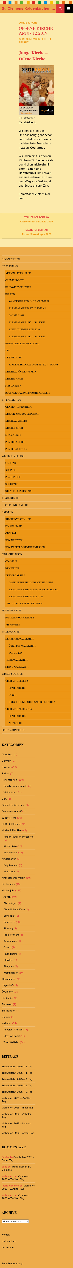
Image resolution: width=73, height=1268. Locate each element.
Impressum (8, 1247)
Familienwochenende (20, 617)
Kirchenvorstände (18, 519)
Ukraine (6, 1017)
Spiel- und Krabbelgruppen (24, 603)
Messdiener (13, 385)
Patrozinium (10, 953)
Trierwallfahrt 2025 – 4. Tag (17, 1072)
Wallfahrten (11, 631)
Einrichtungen (12, 554)
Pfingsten (9, 966)
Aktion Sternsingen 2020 (36, 232)
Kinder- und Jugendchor (21, 413)
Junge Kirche (28, 22)
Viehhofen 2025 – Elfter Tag (17, 1107)
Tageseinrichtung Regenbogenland (33, 589)
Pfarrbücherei (15, 441)
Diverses (7, 767)
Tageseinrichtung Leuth (26, 596)
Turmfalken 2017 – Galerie (27, 322)
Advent (7, 896)
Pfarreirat (7, 1004)
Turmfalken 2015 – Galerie (27, 336)
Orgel (13, 694)
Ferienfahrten (12, 610)
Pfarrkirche (17, 687)
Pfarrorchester (16, 448)
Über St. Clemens (17, 680)
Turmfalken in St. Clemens (27, 308)
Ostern (7, 947)
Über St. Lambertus (18, 709)
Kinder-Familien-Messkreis (18, 836)
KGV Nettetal (14, 540)
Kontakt (6, 1234)
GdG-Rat (10, 533)
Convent (11, 561)
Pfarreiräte (13, 526)
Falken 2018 (16, 315)
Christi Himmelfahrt (14, 909)
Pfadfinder (13, 477)
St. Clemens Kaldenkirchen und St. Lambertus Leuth (29, 8)
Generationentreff (18, 406)
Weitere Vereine (13, 456)
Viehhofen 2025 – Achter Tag (18, 1132)
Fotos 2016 (16, 652)
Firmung (8, 928)
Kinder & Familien (12, 830)
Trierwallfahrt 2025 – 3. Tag (17, 1079)
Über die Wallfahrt (22, 645)
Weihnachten (11, 972)
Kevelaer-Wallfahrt (19, 638)
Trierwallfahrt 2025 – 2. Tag (17, 1085)
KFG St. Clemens (11, 824)
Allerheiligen (10, 903)
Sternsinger (8, 1010)
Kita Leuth (9, 871)
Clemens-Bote (14, 280)
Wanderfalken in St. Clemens (29, 301)
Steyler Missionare (18, 491)
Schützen (11, 484)
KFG (7, 350)
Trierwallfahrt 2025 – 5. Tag (17, 1066)
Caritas (10, 463)
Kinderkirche (11, 852)
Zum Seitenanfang (12, 1263)
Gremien (7, 512)
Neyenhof (12, 568)
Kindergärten (15, 575)
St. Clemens (10, 266)
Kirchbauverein (16, 420)
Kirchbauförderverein (20, 371)
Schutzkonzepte (13, 730)
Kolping (10, 470)
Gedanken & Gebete (13, 805)
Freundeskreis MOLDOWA (22, 343)
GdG (4, 798)
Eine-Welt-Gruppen (18, 287)
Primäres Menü (68, 8)
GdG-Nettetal (11, 259)
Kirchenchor (14, 378)
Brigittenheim (11, 865)
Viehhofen (12, 624)
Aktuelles (7, 754)
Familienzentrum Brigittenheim (31, 582)
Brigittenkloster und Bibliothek (32, 701)
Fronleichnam (11, 934)
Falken (10, 294)
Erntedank (9, 915)
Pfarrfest (8, 960)
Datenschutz (9, 1241)
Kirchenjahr (8, 890)
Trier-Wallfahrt (16, 659)
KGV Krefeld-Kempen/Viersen (25, 547)
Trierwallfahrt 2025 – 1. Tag (17, 1091)
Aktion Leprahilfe (18, 273)
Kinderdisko (13, 357)
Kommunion (10, 941)
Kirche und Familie (15, 505)
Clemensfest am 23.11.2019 (36, 219)
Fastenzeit (9, 922)
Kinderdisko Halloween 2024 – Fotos (33, 364)
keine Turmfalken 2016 (24, 329)
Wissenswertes (12, 673)
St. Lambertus (11, 399)
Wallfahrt (7, 1023)
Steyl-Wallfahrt (17, 666)
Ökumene (7, 991)
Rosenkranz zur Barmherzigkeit (27, 392)
